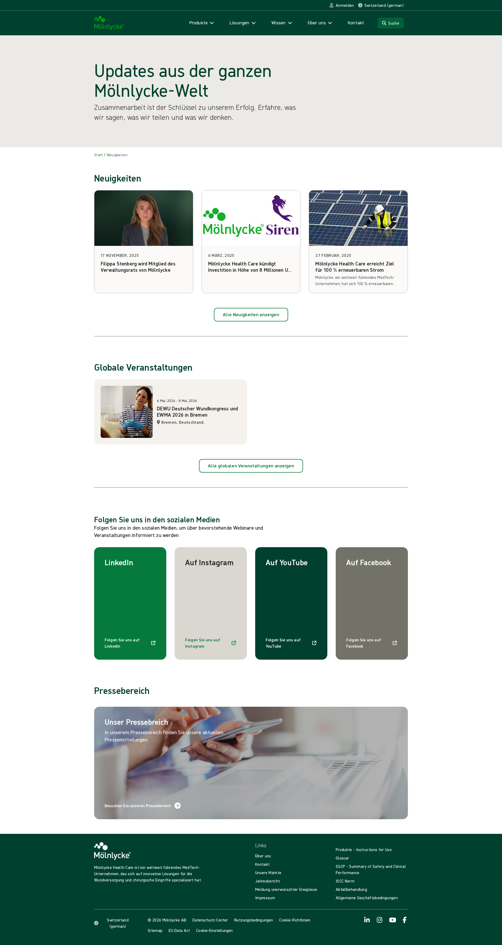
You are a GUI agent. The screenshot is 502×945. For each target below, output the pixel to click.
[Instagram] (379, 920)
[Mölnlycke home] (109, 23)
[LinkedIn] (367, 920)
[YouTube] (392, 920)
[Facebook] (405, 920)
